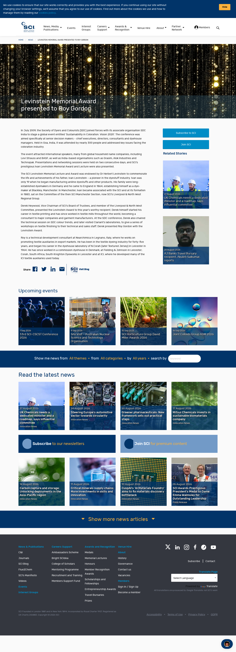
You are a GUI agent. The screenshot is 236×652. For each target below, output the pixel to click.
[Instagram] (186, 547)
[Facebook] (195, 547)
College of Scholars (63, 564)
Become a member (129, 592)
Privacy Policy (196, 614)
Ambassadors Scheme (65, 552)
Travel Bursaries (94, 595)
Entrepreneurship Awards (100, 589)
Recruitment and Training (67, 575)
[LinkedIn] (177, 547)
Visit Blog (84, 269)
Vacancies (124, 575)
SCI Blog (23, 564)
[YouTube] (213, 547)
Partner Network (177, 28)
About (160, 28)
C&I (20, 552)
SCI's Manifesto (27, 575)
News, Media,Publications (51, 28)
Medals (89, 552)
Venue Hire (143, 28)
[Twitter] (168, 548)
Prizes (88, 600)
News (30, 40)
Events (71, 28)
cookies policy (47, 13)
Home (20, 40)
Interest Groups (86, 28)
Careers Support (102, 28)
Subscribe (194, 561)
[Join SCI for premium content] (129, 444)
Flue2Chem (25, 569)
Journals (23, 558)
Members (204, 27)
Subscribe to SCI (186, 133)
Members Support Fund (66, 581)
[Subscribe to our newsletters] (27, 444)
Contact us (124, 569)
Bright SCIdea (60, 558)
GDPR (214, 614)
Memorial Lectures (96, 558)
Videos (22, 581)
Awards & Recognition (122, 28)
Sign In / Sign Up (128, 586)
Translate (212, 586)
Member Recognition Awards (97, 571)
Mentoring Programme (65, 569)
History (122, 558)
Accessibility (154, 614)
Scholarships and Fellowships (95, 581)
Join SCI (186, 144)
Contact (210, 561)
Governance (125, 564)
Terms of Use (175, 614)
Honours (90, 564)
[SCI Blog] (203, 547)
